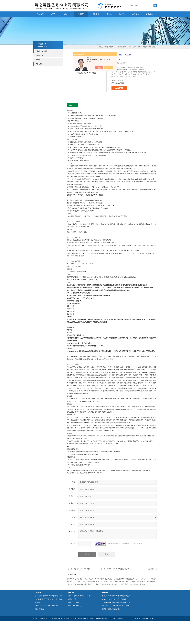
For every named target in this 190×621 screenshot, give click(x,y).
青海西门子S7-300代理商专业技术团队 (80, 584)
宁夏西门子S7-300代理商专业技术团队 (90, 581)
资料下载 (122, 14)
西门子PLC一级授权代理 (74, 579)
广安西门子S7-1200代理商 (82, 569)
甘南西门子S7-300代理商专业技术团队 (106, 584)
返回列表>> (152, 569)
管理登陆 (119, 618)
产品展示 (81, 14)
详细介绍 (72, 105)
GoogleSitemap (99, 618)
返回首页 (137, 618)
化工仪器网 (113, 618)
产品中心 (105, 47)
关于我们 (54, 14)
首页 (100, 47)
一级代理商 (39, 55)
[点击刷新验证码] (100, 544)
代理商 (38, 59)
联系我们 (149, 14)
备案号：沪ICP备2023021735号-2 (84, 618)
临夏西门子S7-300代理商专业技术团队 (133, 584)
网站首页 (40, 14)
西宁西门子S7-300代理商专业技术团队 (143, 581)
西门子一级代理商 (41, 51)
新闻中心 (67, 14)
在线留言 (135, 14)
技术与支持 (95, 14)
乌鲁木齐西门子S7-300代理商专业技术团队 (98, 579)
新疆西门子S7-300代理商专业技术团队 (126, 579)
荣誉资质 (108, 14)
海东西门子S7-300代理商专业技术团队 (116, 581)
